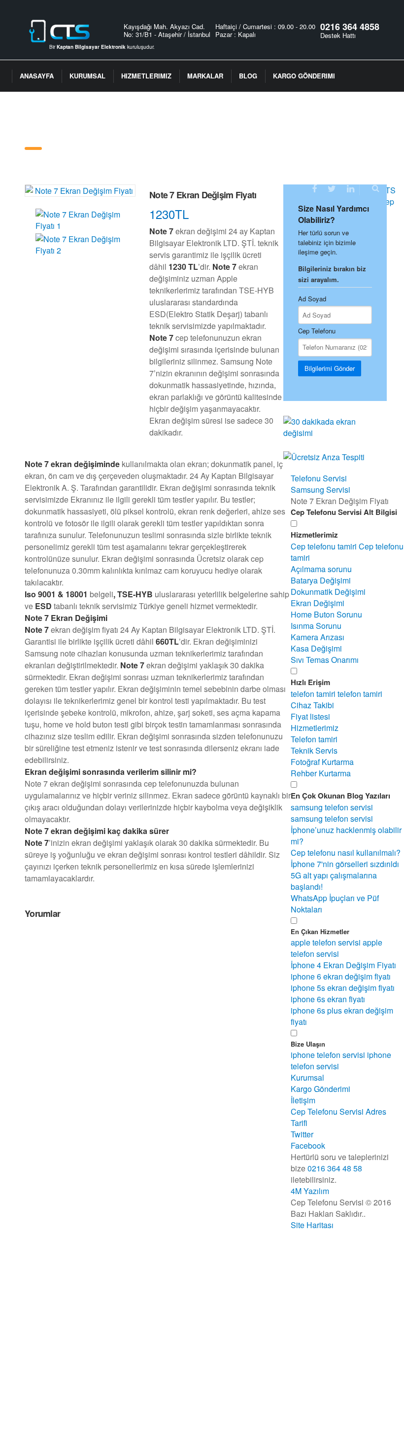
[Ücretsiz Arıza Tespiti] (324, 454)
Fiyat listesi (310, 716)
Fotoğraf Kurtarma (322, 761)
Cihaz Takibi (312, 705)
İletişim (91, 132)
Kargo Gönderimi (304, 75)
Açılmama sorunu (321, 569)
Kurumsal (87, 75)
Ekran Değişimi (317, 603)
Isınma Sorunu (316, 625)
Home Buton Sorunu (326, 614)
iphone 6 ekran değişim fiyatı (341, 976)
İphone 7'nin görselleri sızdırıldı (345, 864)
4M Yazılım (310, 1191)
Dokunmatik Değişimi (328, 591)
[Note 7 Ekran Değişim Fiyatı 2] (80, 250)
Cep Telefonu (317, 330)
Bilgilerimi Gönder (329, 368)
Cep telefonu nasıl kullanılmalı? (346, 852)
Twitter (302, 1134)
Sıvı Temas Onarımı (325, 659)
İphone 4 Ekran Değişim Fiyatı (343, 965)
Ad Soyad (312, 298)
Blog (248, 75)
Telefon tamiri (314, 739)
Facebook (308, 1145)
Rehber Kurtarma (321, 773)
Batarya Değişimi (321, 580)
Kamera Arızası (317, 637)
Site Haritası (312, 1225)
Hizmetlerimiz (146, 75)
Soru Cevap (41, 132)
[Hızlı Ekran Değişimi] (335, 424)
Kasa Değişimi (316, 648)
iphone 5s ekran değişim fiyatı (343, 987)
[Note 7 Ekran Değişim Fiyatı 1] (80, 225)
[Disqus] (144, 1053)
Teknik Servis (314, 750)
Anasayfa (37, 75)
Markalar (205, 75)
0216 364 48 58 (334, 1168)
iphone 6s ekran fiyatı (328, 999)
